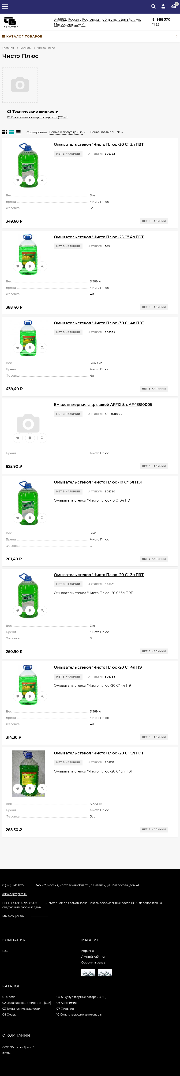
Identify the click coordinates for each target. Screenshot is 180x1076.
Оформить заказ (93, 962)
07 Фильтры (65, 1008)
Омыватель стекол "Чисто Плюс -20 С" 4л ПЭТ (99, 667)
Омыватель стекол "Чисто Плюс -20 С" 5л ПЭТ (99, 753)
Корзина (87, 950)
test (5, 950)
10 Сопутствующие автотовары (78, 1014)
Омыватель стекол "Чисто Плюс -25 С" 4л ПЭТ (99, 237)
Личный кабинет (93, 956)
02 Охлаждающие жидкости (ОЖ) (26, 1003)
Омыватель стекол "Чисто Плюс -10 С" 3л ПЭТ (98, 482)
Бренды (25, 48)
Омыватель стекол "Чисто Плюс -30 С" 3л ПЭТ (99, 144)
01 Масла (8, 997)
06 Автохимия (66, 1003)
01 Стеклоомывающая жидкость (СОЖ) (37, 117)
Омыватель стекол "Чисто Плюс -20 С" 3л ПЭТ (99, 575)
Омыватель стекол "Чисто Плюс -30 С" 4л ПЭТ (99, 323)
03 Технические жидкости (33, 111)
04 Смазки (10, 1014)
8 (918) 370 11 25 (13, 885)
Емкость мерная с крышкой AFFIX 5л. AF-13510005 (103, 404)
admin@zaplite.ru (14, 894)
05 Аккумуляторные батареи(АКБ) (81, 997)
